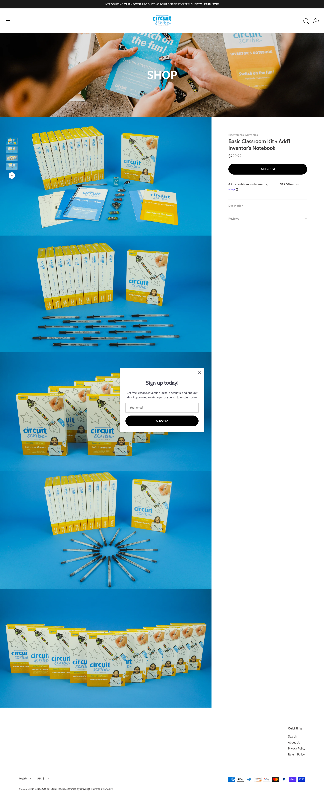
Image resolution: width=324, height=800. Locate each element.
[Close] (199, 373)
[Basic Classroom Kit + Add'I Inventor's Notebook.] (12, 149)
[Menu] (8, 20)
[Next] (12, 175)
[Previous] (12, 132)
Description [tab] (235, 205)
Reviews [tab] (233, 218)
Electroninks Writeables (243, 135)
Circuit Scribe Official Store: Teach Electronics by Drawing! (59, 788)
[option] (12, 142)
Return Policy (296, 754)
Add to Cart (267, 169)
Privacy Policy (296, 748)
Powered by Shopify (102, 788)
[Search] (306, 21)
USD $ (40, 778)
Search (292, 736)
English (23, 778)
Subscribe (162, 421)
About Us (294, 742)
